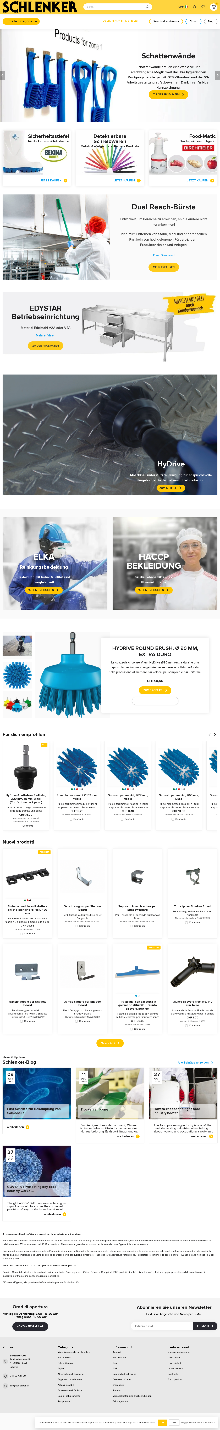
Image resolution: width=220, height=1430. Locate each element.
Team (115, 1363)
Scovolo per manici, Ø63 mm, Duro (179, 797)
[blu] (74, 789)
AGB (115, 1368)
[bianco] (80, 789)
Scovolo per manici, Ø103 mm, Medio (77, 797)
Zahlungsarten (120, 1401)
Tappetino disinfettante (70, 1379)
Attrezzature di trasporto (71, 1374)
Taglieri (61, 1368)
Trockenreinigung (94, 1109)
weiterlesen (15, 1127)
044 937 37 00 (18, 1376)
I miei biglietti (174, 1363)
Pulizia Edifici (64, 1357)
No (174, 1422)
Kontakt (117, 1352)
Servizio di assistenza (166, 21)
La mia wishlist (175, 1368)
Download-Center (122, 1379)
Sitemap (117, 1390)
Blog (210, 21)
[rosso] (77, 789)
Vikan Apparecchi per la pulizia (74, 1352)
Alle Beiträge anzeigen (193, 1063)
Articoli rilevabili (66, 1385)
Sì (163, 1422)
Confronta (28, 826)
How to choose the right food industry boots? (177, 1111)
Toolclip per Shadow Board (192, 906)
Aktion (193, 21)
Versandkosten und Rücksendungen (132, 1396)
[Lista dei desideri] (203, 6)
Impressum (118, 1385)
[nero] (30, 900)
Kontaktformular (30, 1326)
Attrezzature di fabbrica (70, 1390)
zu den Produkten (45, 345)
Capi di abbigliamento (69, 1396)
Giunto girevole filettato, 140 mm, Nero (192, 1003)
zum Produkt (153, 690)
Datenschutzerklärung (124, 1374)
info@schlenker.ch (19, 1385)
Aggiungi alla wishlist (153, 701)
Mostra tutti (108, 1043)
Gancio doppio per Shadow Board (27, 1003)
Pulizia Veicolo (65, 1363)
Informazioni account (179, 1352)
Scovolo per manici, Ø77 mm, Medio (128, 797)
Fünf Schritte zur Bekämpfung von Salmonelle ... (34, 1111)
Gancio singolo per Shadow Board (82, 908)
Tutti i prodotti (175, 1379)
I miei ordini (174, 1357)
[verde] (72, 789)
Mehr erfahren (164, 267)
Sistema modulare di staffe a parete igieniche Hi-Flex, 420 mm (27, 910)
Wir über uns (119, 1357)
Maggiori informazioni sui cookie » (198, 1422)
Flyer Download (163, 255)
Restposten (64, 1401)
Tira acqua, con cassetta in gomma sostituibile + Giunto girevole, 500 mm (137, 1005)
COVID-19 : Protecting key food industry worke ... (31, 1189)
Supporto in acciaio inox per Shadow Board (137, 908)
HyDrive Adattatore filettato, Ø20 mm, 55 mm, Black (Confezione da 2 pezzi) (26, 799)
